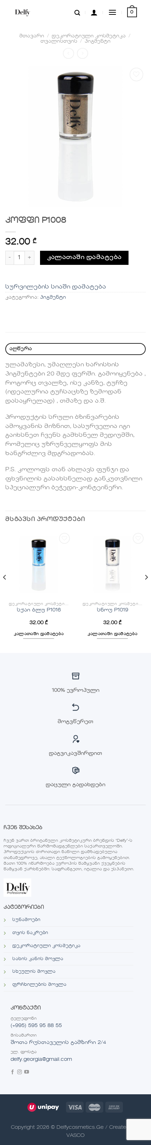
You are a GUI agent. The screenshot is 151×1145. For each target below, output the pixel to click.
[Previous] (4, 591)
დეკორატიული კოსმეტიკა (89, 36)
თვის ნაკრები (30, 933)
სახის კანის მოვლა (37, 959)
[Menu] (112, 12)
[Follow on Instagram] (19, 1072)
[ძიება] (77, 12)
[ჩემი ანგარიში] (94, 12)
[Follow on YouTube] (26, 1072)
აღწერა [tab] (20, 349)
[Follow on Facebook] (12, 1072)
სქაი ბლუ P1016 (39, 610)
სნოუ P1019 (112, 610)
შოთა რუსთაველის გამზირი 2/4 (58, 1042)
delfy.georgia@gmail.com (41, 1059)
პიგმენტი (98, 41)
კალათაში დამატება (84, 257)
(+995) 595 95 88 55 (36, 1025)
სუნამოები (26, 920)
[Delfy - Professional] (30, 12)
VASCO (75, 1135)
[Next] (146, 591)
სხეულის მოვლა (33, 972)
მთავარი (31, 36)
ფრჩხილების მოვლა (39, 985)
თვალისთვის (58, 41)
